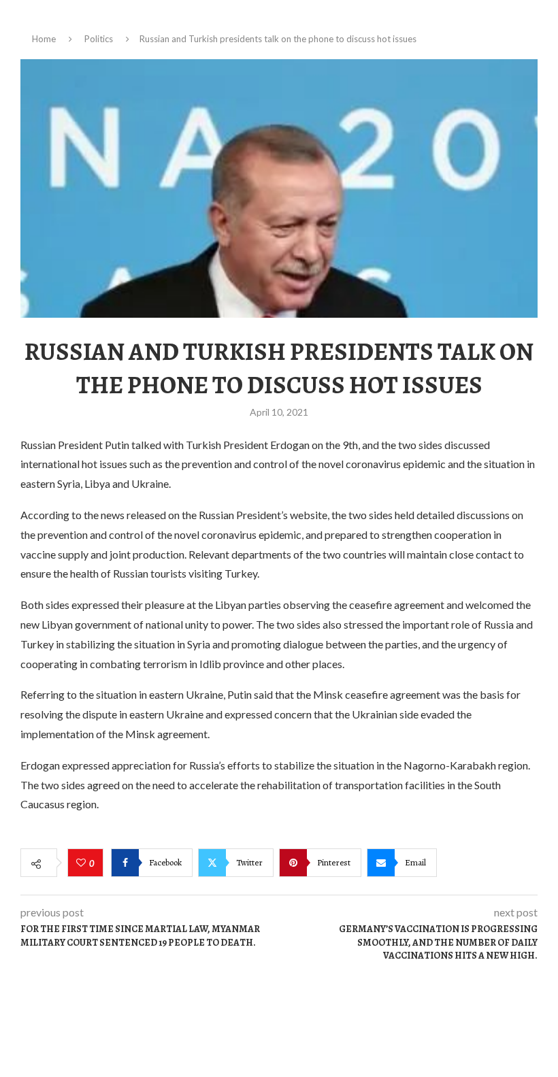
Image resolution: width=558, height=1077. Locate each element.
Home (44, 38)
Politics (98, 38)
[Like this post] (82, 863)
